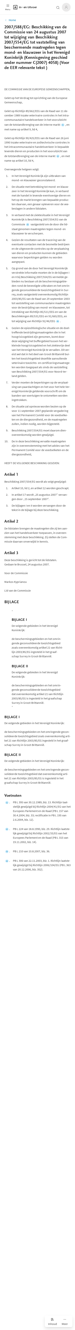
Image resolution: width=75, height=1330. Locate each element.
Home (12, 20)
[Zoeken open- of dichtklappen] (57, 7)
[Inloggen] (66, 7)
